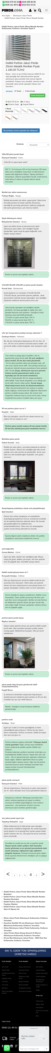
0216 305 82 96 (29, 2)
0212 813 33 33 (28, 5)
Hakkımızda (39, 1001)
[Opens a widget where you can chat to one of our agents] (34, 1038)
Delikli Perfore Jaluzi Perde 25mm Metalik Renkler (24, 18)
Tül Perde (5, 981)
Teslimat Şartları (41, 976)
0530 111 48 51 (12, 5)
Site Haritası (39, 1007)
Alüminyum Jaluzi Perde (22, 16)
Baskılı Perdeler (23, 985)
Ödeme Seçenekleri (42, 973)
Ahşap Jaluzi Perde (24, 967)
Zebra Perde (5, 970)
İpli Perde (4, 988)
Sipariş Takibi (40, 1004)
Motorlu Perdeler (24, 981)
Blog (37, 1016)
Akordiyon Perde (24, 970)
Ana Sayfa (6, 16)
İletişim (38, 990)
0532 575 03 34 (12, 2)
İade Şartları (39, 967)
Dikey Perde (22, 973)
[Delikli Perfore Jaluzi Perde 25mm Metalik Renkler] (18, 47)
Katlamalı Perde (6, 978)
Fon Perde (5, 985)
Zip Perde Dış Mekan (25, 991)
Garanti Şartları (40, 970)
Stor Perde (5, 967)
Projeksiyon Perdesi (25, 988)
